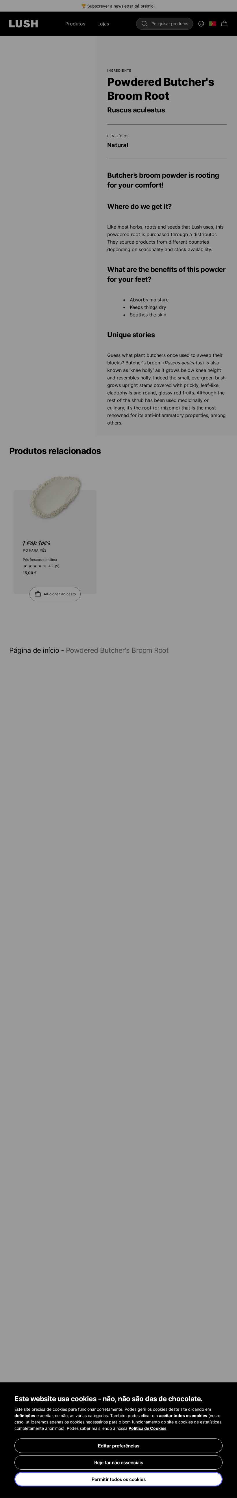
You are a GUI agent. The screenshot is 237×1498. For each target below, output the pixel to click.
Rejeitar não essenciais (118, 1462)
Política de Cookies (147, 1428)
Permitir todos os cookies (119, 1479)
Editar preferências (118, 1446)
